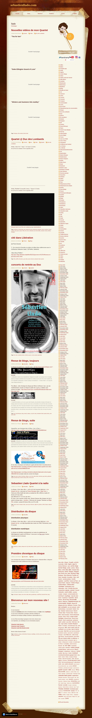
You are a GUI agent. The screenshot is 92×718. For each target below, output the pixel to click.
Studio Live (69, 683)
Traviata (62, 241)
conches (75, 592)
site (75, 677)
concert (12, 230)
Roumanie (62, 205)
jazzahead (60, 632)
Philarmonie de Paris (65, 184)
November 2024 (64, 292)
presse (75, 666)
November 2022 (64, 329)
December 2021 (64, 348)
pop (67, 665)
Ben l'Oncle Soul (62, 573)
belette (66, 571)
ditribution (16, 546)
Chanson (62, 93)
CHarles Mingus (75, 582)
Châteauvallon (70, 584)
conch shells (68, 592)
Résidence (62, 203)
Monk (61, 164)
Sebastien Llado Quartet (17, 624)
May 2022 (62, 340)
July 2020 (62, 375)
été (61, 122)
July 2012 (62, 529)
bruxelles (69, 577)
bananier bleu (44, 594)
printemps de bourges (68, 667)
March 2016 (63, 457)
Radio (32, 486)
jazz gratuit (60, 631)
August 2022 (63, 334)
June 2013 (62, 510)
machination (17, 635)
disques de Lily (25, 546)
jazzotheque (18, 413)
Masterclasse (63, 157)
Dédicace (65, 601)
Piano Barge (63, 189)
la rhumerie (70, 640)
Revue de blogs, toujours (25, 360)
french (68, 616)
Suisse (62, 227)
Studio (61, 225)
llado (27, 133)
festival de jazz (29, 229)
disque (28, 413)
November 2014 (64, 483)
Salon (61, 207)
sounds (71, 679)
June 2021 (62, 358)
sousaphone (76, 679)
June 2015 (62, 471)
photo (63, 664)
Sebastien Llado (64, 211)
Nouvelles (26, 364)
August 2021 (63, 355)
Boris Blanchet (68, 575)
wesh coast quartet (68, 696)
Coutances (65, 597)
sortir (27, 477)
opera (60, 660)
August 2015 (63, 467)
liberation (21, 258)
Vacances (62, 252)
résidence (68, 671)
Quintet (62, 196)
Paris (61, 182)
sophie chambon (61, 679)
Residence (62, 202)
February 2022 (63, 345)
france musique (19, 504)
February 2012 (63, 537)
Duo (61, 113)
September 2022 (64, 332)
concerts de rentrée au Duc (26, 264)
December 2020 (64, 368)
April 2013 (62, 514)
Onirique (62, 176)
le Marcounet (65, 642)
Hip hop (62, 131)
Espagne (62, 121)
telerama (40, 476)
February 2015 (63, 478)
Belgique (71, 571)
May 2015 (62, 473)
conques (65, 594)
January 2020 (63, 385)
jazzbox (40, 504)
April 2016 (62, 455)
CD (61, 92)
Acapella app (63, 68)
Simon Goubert (71, 677)
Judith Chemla (75, 634)
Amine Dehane (62, 566)
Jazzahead (63, 142)
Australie (62, 81)
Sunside (62, 232)
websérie (60, 696)
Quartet (25, 33)
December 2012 (64, 520)
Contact (24, 714)
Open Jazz (43, 491)
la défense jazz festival (65, 144)
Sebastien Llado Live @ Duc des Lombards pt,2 (21, 227)
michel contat (23, 477)
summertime (75, 683)
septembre (39, 355)
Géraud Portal (67, 618)
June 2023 (62, 318)
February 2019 (63, 402)
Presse (25, 240)
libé (14, 258)
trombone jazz (74, 689)
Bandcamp (62, 83)
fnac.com (41, 534)
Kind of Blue (76, 636)
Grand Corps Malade (65, 130)
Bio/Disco (40, 13)
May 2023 (62, 319)
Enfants (62, 119)
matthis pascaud (70, 649)
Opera (61, 178)
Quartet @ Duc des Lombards (27, 139)
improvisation (63, 133)
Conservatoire (63, 102)
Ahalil (61, 70)
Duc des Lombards (40, 33)
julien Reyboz (61, 636)
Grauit (64, 620)
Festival (62, 124)
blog (22, 413)
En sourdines (63, 117)
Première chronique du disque (27, 553)
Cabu (74, 577)
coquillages (48, 611)
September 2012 (64, 525)
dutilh (43, 504)
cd (79, 581)
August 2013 (63, 507)
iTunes (62, 137)
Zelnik (24, 133)
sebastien (39, 229)
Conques (74, 13)
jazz (24, 229)
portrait (70, 665)
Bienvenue (25, 603)
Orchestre (64, 660)
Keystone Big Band (69, 636)
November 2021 (64, 350)
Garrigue (15, 133)
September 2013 (64, 505)
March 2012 (63, 536)
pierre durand (31, 258)
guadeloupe (33, 594)
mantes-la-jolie (61, 647)
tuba (59, 692)
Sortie (61, 218)
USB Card (62, 250)
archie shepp (74, 566)
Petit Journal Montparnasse (68, 662)
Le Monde (62, 148)
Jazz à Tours (63, 140)
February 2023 (63, 324)
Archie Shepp (63, 74)
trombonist (35, 229)
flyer (64, 612)
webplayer (76, 694)
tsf (78, 690)
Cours (61, 104)
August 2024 (63, 297)
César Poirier (61, 582)
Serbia (61, 212)
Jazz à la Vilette (64, 139)
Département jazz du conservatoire (68, 108)
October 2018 (63, 408)
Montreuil (62, 166)
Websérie (62, 261)
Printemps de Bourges (65, 193)
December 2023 (64, 309)
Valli (77, 692)
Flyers (61, 128)
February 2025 (63, 287)
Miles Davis (63, 162)
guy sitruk (45, 476)
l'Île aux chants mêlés (64, 638)
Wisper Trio (74, 696)
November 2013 (64, 502)
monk (70, 653)
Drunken (75, 605)
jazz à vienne (75, 629)
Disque (62, 110)
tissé (75, 686)
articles (73, 568)
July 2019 (62, 394)
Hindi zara (74, 622)
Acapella (71, 562)
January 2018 (63, 421)
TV (61, 248)
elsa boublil (69, 609)
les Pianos (60, 643)
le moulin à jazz (76, 642)
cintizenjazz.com (69, 586)
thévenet (32, 504)
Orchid (61, 180)
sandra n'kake (73, 671)
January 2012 (63, 539)
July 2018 (62, 412)
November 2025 (64, 274)
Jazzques (60, 634)
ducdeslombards (37, 227)
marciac (67, 647)
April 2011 (62, 555)
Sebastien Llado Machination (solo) (20, 628)
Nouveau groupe (64, 173)
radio (15, 504)
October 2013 (63, 504)
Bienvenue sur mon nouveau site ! (30, 600)
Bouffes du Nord (64, 90)
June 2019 (62, 395)
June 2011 (62, 551)
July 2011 (62, 549)
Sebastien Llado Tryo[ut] (17, 626)
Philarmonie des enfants (66, 185)
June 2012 (62, 531)
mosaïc (25, 413)
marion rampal (75, 647)
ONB (73, 658)
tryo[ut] (12, 635)
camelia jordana (67, 579)
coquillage (67, 596)
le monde (71, 642)
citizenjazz (61, 588)
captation (60, 581)
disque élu (74, 603)
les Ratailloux (66, 643)
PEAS (59, 662)
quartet (35, 546)
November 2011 (64, 543)
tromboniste (20, 229)
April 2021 (62, 362)
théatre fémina (66, 686)
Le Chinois (62, 146)
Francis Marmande (74, 614)
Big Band (62, 86)
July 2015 (62, 469)
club (16, 230)
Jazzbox (26, 500)
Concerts (62, 99)
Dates (28, 13)
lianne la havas (73, 643)
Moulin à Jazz (63, 167)
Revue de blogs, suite (23, 420)
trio (61, 243)
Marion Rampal (64, 155)
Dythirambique (62, 609)
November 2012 (64, 522)
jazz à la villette (67, 629)
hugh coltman (64, 623)
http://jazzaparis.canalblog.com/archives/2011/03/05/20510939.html (28, 430)
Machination (63, 153)
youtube (63, 698)
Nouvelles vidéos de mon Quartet (29, 30)
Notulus (60, 658)
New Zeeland (63, 171)
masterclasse (62, 649)
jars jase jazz (17, 477)
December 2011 (64, 541)
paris (36, 355)
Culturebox (71, 597)
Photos (63, 13)
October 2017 (63, 426)
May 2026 (62, 265)
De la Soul (62, 106)
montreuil (75, 653)
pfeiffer (17, 258)
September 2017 (64, 428)
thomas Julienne (64, 236)
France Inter (69, 612)
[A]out (61, 66)
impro (50, 229)
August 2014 (63, 487)
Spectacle (62, 221)
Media (61, 160)
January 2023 (63, 326)
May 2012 (62, 532)
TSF (76, 690)
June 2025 (62, 281)
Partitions (51, 13)
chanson (68, 582)
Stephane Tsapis (64, 223)
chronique (23, 476)
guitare (64, 622)
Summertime (63, 229)
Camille (73, 579)
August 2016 (63, 448)
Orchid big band (72, 660)
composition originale (63, 590)
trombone (16, 229)
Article (61, 75)
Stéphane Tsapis (66, 681)
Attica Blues (63, 79)
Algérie (62, 72)
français (60, 616)
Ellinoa (62, 115)
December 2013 (64, 500)
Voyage (62, 259)
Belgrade (76, 571)
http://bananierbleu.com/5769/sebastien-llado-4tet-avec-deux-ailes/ (27, 581)
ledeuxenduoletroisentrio (66, 149)
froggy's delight (74, 616)
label (29, 546)
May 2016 (62, 453)
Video (31, 33)
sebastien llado (69, 673)
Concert (25, 142)
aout (69, 566)
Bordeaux (60, 575)
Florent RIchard (64, 126)
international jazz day (72, 625)
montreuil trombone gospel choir (67, 655)
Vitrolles (64, 694)
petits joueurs (77, 662)
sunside (42, 230)
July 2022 (62, 336)
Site (61, 214)
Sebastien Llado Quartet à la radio (30, 483)
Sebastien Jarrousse (65, 209)
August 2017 (63, 430)
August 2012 (63, 527)
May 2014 (62, 492)
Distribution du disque (23, 511)
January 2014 (63, 498)
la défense (74, 638)
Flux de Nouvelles (64, 702)
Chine (61, 95)
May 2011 (62, 553)
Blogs (31, 240)
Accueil (17, 13)
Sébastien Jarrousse (62, 677)
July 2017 (62, 431)
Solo (61, 216)
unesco (69, 692)
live (31, 142)
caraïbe (39, 594)
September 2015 (64, 466)
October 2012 (63, 523)
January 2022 (63, 346)
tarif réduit (74, 685)
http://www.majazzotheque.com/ (43, 367)
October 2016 (63, 445)
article (68, 568)
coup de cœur (34, 413)
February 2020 (63, 383)
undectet (65, 692)
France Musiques (31, 491)
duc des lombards (72, 607)
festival (63, 611)
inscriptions (64, 625)
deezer (60, 601)
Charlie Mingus (62, 584)
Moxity (67, 656)
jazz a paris (19, 230)
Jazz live (66, 631)
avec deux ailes (32, 476)
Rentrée (62, 200)
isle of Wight (63, 135)
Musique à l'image (64, 169)
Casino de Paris (74, 581)
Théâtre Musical (64, 234)
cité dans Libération (22, 237)
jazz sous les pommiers (74, 631)
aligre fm (36, 504)
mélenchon (73, 651)
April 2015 (62, 475)
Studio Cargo (63, 683)
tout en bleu (63, 239)
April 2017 (62, 436)
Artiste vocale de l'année (66, 77)
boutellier (64, 577)
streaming (74, 681)
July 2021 (62, 357)
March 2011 (63, 556)
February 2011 (63, 558)
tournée (62, 238)
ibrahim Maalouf (73, 623)
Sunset (46, 230)
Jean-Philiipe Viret (67, 634)
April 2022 (62, 341)
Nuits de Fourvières (66, 658)
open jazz (28, 504)
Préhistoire (60, 667)
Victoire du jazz (64, 254)
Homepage (14, 26)
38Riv (61, 65)
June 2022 (62, 338)
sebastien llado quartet (39, 258)
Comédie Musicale (73, 588)
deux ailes (45, 546)
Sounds (62, 220)
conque (60, 594)
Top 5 (77, 686)
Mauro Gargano (64, 158)
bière (69, 573)
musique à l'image (73, 656)
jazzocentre (70, 632)
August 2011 (63, 547)
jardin (79, 625)
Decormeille (20, 133)
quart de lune (40, 546)
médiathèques (67, 651)
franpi (64, 616)
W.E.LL (71, 694)
